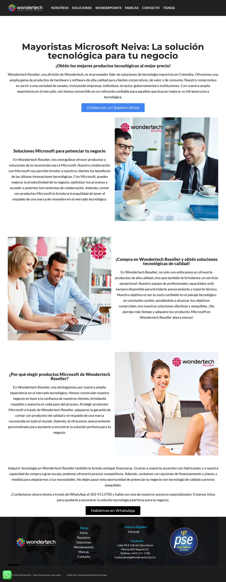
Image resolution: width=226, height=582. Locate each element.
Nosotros (83, 537)
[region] (113, 541)
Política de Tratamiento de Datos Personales (87, 575)
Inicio (84, 533)
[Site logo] (25, 8)
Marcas (84, 552)
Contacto (83, 556)
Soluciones (83, 542)
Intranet (133, 532)
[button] (113, 107)
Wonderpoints (84, 547)
